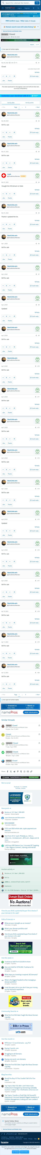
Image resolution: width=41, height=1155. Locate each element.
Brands (8, 753)
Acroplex (13, 1092)
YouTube (18, 788)
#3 (39, 151)
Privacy (30, 1139)
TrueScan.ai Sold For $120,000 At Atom (18, 962)
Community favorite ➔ (9, 1011)
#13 (38, 458)
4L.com (8, 762)
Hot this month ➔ (7, 1039)
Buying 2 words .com (12, 1048)
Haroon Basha (15, 814)
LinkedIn (25, 787)
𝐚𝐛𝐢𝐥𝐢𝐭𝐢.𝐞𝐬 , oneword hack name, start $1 (17, 882)
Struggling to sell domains (13, 1054)
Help (35, 1139)
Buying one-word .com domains (15, 1059)
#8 (39, 305)
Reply (37, 72)
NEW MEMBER (9, 823)
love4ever (15, 819)
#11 (38, 397)
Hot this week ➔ (7, 958)
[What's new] (33, 8)
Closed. (15, 752)
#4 (39, 182)
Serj (7, 727)
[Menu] (2, 8)
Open (17, 21)
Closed (14, 725)
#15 (38, 519)
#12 (38, 427)
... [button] (22, 107)
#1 (39, 63)
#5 (39, 213)
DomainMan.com (14, 832)
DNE (7, 745)
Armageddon (15, 842)
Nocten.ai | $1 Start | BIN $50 (14, 812)
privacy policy (18, 1148)
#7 (39, 274)
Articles (23, 788)
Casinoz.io (8, 886)
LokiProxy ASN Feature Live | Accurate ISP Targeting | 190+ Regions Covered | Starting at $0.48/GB (22, 846)
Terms (25, 1139)
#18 (38, 611)
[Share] (36, 63)
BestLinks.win (6, 37)
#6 (39, 243)
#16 (38, 550)
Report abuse (19, 1137)
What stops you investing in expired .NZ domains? (21, 974)
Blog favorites (6, 1074)
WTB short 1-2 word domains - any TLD (18, 1043)
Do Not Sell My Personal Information (11, 1139)
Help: (22, 21)
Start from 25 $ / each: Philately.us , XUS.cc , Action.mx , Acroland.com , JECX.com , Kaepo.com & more (22, 838)
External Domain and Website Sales (18, 727)
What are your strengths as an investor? (18, 923)
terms (24, 1148)
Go (37, 3)
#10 (38, 366)
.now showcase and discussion (15, 818)
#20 (38, 672)
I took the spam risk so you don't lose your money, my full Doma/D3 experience (21, 988)
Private (33, 21)
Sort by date (10, 103)
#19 (38, 642)
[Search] (38, 8)
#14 (38, 489)
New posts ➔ (6, 808)
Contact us (4, 1137)
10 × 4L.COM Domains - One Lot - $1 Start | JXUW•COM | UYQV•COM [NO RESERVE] (22, 890)
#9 (39, 335)
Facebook (16, 787)
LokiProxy (12, 849)
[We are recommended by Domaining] (4, 1143)
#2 (39, 121)
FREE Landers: (10, 21)
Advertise (11, 1137)
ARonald (8, 736)
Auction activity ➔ (7, 869)
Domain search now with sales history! (20, 27)
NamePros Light (12, 1134)
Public (27, 21)
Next (38, 107)
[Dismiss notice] (38, 27)
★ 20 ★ (23, 176)
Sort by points (30, 103)
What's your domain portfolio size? (16, 928)
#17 (38, 580)
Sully (12, 1019)
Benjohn (13, 825)
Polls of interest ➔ (8, 919)
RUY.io (7, 877)
